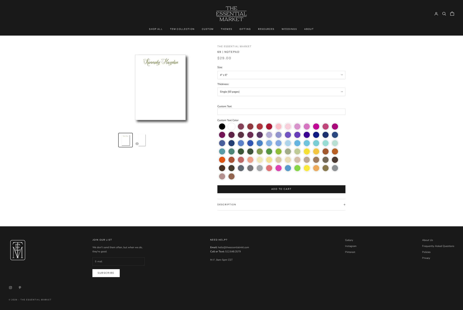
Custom (208, 29)
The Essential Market (234, 46)
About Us (427, 240)
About (309, 29)
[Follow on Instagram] (10, 287)
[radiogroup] (281, 151)
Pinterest (350, 252)
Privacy (426, 258)
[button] (281, 106)
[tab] (125, 140)
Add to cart (281, 189)
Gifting (245, 29)
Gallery (349, 240)
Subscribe (106, 273)
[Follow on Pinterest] (20, 287)
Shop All (156, 29)
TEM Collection (182, 29)
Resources (266, 29)
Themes (226, 29)
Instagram (350, 246)
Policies (426, 252)
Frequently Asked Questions (438, 246)
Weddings (289, 29)
